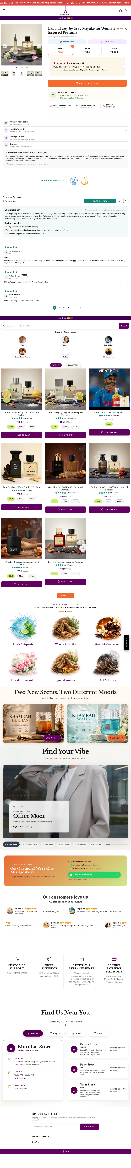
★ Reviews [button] (127, 642)
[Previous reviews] (51, 66)
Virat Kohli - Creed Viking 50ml (109, 412)
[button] (87, 66)
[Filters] (119, 201)
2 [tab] (19, 67)
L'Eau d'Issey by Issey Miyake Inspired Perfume (65, 413)
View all (65, 596)
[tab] (11, 844)
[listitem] (22, 341)
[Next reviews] (123, 66)
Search (124, 326)
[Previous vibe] (8, 802)
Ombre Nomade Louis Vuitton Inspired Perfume (109, 488)
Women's (73, 365)
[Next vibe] (123, 802)
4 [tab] (24, 67)
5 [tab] (27, 67)
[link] (65, 801)
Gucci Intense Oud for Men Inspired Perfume (65, 488)
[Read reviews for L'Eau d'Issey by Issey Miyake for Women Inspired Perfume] (122, 28)
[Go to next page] (81, 308)
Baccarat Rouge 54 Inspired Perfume (65, 562)
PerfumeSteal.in (65, 10)
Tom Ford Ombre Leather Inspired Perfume (22, 563)
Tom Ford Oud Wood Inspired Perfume (22, 487)
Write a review (100, 201)
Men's (55, 365)
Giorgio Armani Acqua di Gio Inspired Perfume (22, 413)
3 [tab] (22, 67)
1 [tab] (16, 67)
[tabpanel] (21, 44)
